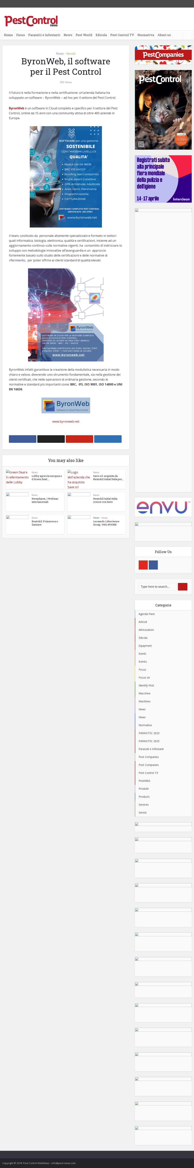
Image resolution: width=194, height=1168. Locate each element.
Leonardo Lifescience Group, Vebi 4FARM (106, 523)
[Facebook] (153, 565)
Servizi (71, 53)
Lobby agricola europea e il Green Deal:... (47, 477)
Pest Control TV (122, 35)
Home (8, 35)
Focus (20, 35)
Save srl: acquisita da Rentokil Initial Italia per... (108, 477)
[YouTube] (143, 565)
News (68, 35)
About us (164, 35)
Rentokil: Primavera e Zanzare (45, 523)
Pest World (84, 35)
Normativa (146, 35)
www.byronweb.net (65, 421)
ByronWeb (16, 108)
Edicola (101, 35)
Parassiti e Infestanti (44, 35)
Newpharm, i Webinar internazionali (45, 500)
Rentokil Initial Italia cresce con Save (105, 500)
